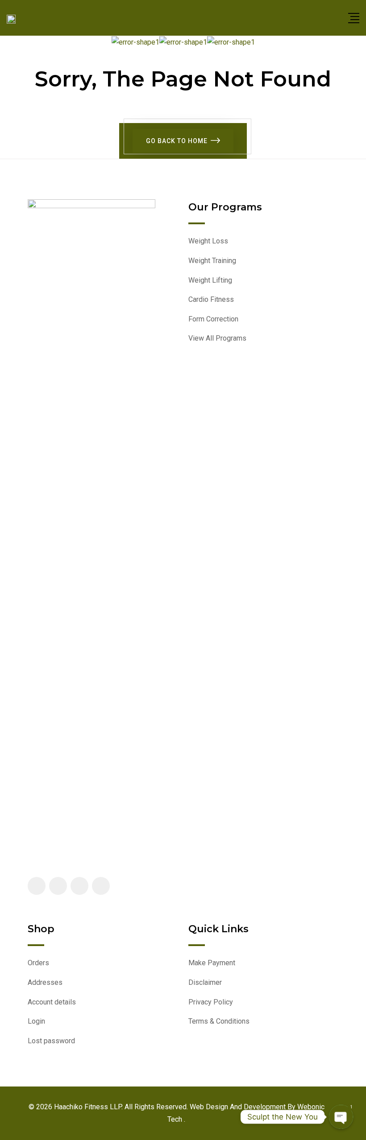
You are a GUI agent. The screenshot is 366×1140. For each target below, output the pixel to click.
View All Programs (217, 338)
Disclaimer (205, 982)
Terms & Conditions (219, 1021)
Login (36, 1021)
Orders (38, 963)
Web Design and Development (238, 1107)
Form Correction (213, 319)
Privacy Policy (210, 1002)
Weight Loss (208, 241)
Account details (52, 1002)
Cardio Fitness (211, 299)
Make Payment (211, 963)
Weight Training (212, 260)
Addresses (45, 982)
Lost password (51, 1041)
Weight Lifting (210, 280)
